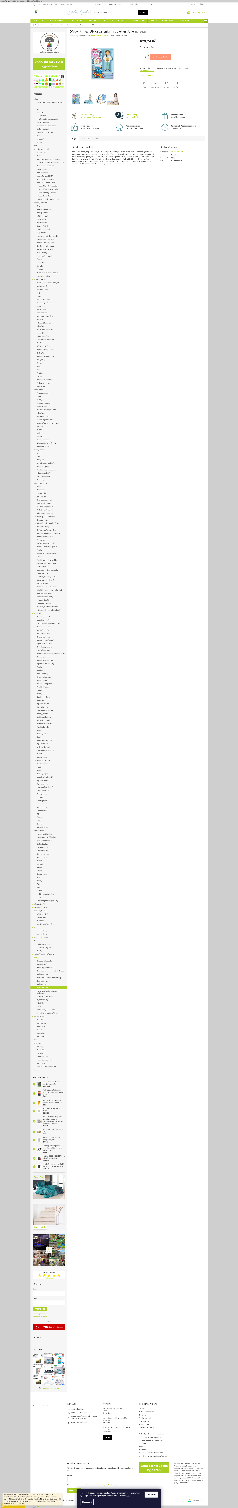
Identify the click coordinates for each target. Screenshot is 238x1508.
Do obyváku (41, 1036)
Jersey (39, 400)
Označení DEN (144, 1421)
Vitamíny (40, 142)
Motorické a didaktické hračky (48, 1013)
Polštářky (40, 353)
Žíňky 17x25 (41, 269)
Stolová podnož (43, 129)
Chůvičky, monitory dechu (46, 577)
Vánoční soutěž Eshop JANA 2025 (115, 1418)
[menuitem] (34, 21)
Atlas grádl (41, 386)
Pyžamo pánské (43, 703)
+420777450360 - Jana (79, 1422)
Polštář (39, 456)
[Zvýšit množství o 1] (149, 55)
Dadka (39, 366)
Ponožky (40, 700)
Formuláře (142, 1443)
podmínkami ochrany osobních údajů (103, 1485)
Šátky (39, 820)
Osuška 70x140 (42, 226)
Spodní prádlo (42, 707)
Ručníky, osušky (43, 122)
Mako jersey (41, 309)
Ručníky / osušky (40, 202)
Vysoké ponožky (43, 650)
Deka (38, 453)
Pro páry (40, 1053)
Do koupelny (41, 1023)
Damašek (40, 319)
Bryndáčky (41, 490)
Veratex (39, 373)
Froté (39, 396)
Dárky (36, 927)
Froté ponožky (42, 673)
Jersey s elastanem (44, 403)
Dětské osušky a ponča (45, 242)
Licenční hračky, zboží (45, 996)
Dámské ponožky (43, 627)
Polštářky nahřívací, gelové (47, 547)
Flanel (39, 296)
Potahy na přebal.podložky (47, 530)
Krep (38, 293)
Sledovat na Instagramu (51, 1388)
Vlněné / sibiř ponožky (45, 684)
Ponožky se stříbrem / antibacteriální (51, 653)
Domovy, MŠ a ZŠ (40, 911)
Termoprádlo (42, 810)
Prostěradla (38, 390)
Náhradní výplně (43, 466)
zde (128, 1495)
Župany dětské (43, 790)
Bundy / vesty (42, 714)
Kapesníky (40, 263)
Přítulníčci (40, 1003)
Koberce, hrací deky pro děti (47, 570)
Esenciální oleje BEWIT (45, 179)
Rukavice (40, 824)
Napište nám (133, 4)
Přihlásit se (40, 1309)
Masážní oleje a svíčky (45, 1060)
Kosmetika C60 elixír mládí (47, 186)
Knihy (39, 1006)
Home (36, 1040)
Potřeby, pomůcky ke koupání (48, 533)
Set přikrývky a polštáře (46, 463)
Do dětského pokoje (44, 1030)
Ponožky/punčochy (44, 740)
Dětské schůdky (43, 526)
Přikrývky (40, 460)
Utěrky (39, 206)
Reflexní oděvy (42, 844)
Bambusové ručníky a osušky (47, 273)
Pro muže (40, 1050)
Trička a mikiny (42, 804)
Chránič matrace (43, 440)
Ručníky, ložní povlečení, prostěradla (50, 102)
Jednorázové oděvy (44, 840)
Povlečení (40, 921)
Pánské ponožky (43, 630)
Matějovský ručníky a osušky (47, 236)
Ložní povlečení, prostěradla (47, 119)
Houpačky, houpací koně (46, 967)
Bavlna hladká (42, 286)
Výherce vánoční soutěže (112, 1409)
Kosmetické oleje (44, 196)
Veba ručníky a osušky (45, 256)
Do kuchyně (41, 1026)
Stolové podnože (40, 907)
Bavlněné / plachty (43, 416)
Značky (37, 1070)
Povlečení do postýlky (45, 349)
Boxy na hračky (42, 583)
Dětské (39, 867)
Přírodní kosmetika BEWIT (47, 182)
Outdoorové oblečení (42, 937)
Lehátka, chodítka (43, 600)
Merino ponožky (43, 680)
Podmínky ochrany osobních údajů (151, 1434)
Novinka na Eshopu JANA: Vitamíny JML (117, 1427)
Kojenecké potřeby (44, 503)
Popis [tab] (74, 139)
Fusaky (39, 550)
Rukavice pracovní (43, 854)
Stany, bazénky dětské (45, 580)
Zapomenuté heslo (40, 1317)
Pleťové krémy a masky (47, 192)
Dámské (40, 864)
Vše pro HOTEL (39, 904)
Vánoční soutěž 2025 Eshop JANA (151, 1453)
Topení (141, 1431)
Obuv (39, 897)
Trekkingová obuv (43, 944)
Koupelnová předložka (45, 239)
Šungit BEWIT (42, 169)
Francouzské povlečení (45, 339)
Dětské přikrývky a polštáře (47, 470)
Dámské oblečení (43, 720)
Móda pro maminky (44, 760)
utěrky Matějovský (44, 209)
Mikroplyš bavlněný (44, 323)
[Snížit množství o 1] (149, 58)
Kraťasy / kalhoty (43, 697)
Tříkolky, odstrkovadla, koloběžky (49, 610)
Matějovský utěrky (44, 276)
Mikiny (39, 693)
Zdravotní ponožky (44, 677)
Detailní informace (146, 75)
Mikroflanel (41, 326)
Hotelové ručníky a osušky (46, 246)
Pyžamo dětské (43, 780)
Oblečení (40, 139)
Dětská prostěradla (44, 446)
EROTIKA (37, 1043)
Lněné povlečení (43, 336)
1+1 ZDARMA (41, 116)
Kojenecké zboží (40, 483)
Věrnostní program (147, 70)
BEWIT (39, 156)
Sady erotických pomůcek (46, 1066)
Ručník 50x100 (42, 223)
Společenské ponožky (45, 663)
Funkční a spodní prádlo (45, 894)
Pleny (39, 486)
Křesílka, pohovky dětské (46, 563)
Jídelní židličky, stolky (45, 597)
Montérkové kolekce (44, 834)
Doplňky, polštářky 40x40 (46, 593)
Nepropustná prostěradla (46, 443)
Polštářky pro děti (43, 476)
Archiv (107, 1437)
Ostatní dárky (42, 934)
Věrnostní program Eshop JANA (150, 1437)
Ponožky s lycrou (43, 637)
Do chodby (41, 1033)
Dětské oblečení (43, 764)
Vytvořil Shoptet (199, 1500)
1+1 (38, 106)
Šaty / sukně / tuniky (44, 724)
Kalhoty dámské (43, 734)
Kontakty (99, 4)
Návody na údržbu (145, 1424)
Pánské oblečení (43, 687)
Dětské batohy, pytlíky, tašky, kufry (50, 590)
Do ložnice (40, 1020)
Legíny (39, 737)
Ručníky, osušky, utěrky (45, 924)
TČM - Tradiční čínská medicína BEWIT (51, 162)
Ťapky (39, 667)
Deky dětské (41, 496)
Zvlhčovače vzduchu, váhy (46, 587)
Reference (143, 1450)
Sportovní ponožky (44, 643)
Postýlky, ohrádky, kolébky (47, 560)
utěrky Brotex (42, 212)
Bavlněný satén (42, 289)
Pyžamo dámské (43, 747)
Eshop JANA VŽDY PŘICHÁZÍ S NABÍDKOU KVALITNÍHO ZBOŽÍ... (84, 1417)
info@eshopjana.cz (78, 1409)
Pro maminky (41, 540)
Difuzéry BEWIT (43, 172)
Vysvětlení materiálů (146, 1427)
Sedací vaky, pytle (43, 567)
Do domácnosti (39, 1016)
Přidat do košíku (162, 57)
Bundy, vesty (42, 757)
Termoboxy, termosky (45, 603)
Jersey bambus (42, 406)
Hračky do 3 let (42, 974)
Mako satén (41, 306)
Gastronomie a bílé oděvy (46, 837)
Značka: (119, 35)
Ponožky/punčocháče (45, 617)
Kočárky (40, 556)
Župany (39, 259)
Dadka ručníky (42, 253)
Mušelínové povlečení (45, 329)
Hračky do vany (42, 981)
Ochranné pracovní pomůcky (47, 901)
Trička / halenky (43, 727)
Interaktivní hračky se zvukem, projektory (48, 992)
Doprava (142, 1446)
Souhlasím (151, 1494)
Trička (39, 690)
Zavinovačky (41, 493)
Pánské (39, 861)
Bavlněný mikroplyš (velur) (46, 410)
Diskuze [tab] (97, 139)
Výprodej (40, 112)
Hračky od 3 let (42, 987)
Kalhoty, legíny (42, 774)
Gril (35, 146)
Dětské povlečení (43, 346)
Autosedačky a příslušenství (47, 553)
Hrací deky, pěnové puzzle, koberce (50, 971)
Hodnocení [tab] (86, 139)
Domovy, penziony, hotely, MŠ (48, 283)
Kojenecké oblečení (44, 500)
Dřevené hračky (42, 964)
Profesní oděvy (42, 847)
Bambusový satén (43, 299)
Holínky (39, 951)
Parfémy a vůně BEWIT (45, 166)
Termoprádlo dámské (45, 750)
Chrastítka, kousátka (44, 961)
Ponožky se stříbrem (45, 620)
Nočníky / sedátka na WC (46, 516)
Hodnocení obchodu (116, 4)
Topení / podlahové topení (44, 954)
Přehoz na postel (43, 383)
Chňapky (40, 266)
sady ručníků (41, 232)
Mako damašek (42, 313)
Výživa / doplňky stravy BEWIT (48, 199)
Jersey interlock (43, 393)
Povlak (39, 376)
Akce (36, 99)
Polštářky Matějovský (45, 379)
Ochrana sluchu (42, 851)
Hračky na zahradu (43, 984)
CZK (191, 4)
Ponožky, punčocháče (45, 132)
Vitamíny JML (41, 152)
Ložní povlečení (40, 279)
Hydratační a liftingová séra (48, 189)
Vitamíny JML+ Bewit (41, 149)
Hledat (143, 12)
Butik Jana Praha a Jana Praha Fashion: (153, 1456)
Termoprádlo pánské (45, 710)
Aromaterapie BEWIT (45, 176)
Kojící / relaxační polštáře (46, 543)
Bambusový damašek (45, 316)
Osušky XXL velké (43, 229)
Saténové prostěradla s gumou (48, 423)
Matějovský (41, 359)
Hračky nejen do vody (45, 537)
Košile (39, 754)
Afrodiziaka (41, 1063)
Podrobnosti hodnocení (100, 36)
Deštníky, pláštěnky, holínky (47, 607)
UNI (38, 814)
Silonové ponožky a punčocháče (49, 623)
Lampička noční (42, 573)
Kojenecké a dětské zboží (46, 126)
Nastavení (87, 1502)
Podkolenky (41, 670)
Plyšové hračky (42, 1000)
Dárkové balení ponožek (46, 640)
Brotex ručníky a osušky (45, 249)
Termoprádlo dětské (45, 787)
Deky (38, 136)
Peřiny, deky (39, 450)
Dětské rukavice (43, 827)
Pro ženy (40, 1046)
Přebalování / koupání (45, 510)
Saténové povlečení (44, 303)
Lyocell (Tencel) (42, 333)
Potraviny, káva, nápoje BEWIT (48, 159)
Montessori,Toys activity (46, 1010)
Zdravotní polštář (43, 473)
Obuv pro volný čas (44, 947)
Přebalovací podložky (45, 513)
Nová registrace (39, 1314)
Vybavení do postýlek (45, 506)
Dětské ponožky (43, 633)
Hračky (36, 957)
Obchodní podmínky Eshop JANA (151, 1440)
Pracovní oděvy (40, 830)
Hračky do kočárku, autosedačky (49, 977)
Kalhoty (40, 877)
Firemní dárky (42, 931)
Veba (38, 369)
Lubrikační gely (42, 1056)
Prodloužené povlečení (45, 343)
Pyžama (40, 797)
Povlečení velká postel (45, 356)
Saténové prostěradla (45, 420)
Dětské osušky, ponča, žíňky (48, 523)
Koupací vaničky (43, 520)
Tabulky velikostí (145, 1418)
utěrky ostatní (42, 216)
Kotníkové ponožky (44, 647)
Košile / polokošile (44, 717)
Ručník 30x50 (41, 219)
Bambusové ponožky (45, 660)
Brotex (39, 363)
